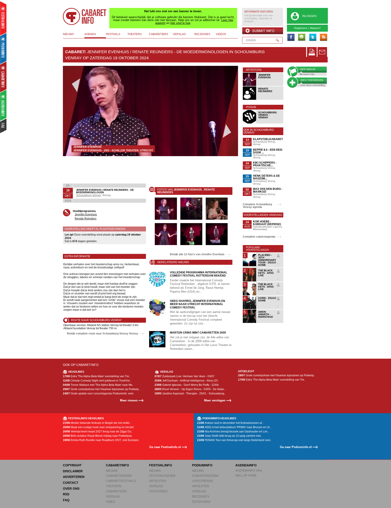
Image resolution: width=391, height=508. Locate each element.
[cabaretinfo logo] (85, 16)
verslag (179, 34)
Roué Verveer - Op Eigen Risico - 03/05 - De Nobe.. (190, 389)
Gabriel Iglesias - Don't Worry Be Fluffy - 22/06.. (187, 385)
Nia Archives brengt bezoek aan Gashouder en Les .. (233, 431)
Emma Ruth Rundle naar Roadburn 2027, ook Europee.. (101, 440)
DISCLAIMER (73, 471)
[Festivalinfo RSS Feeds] (323, 37)
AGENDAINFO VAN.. (249, 470)
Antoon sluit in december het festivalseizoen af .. (230, 423)
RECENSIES (200, 496)
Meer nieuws (129, 400)
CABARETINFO (117, 465)
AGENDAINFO (246, 465)
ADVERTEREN (73, 477)
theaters (134, 34)
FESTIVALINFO (160, 465)
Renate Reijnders (85, 218)
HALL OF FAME (246, 475)
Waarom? (315, 28)
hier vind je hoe (180, 23)
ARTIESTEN (157, 481)
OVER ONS (71, 488)
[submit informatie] (262, 30)
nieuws (68, 34)
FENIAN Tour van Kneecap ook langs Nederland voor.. (234, 440)
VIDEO (110, 501)
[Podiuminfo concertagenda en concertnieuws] (3, 48)
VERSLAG (113, 496)
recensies (202, 34)
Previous (73, 111)
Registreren (300, 28)
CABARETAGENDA (119, 475)
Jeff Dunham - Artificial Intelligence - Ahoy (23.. (187, 380)
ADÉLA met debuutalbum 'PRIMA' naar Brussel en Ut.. (234, 427)
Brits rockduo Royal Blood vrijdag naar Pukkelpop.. (98, 435)
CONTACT (70, 482)
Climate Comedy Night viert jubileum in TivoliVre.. (97, 380)
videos (221, 34)
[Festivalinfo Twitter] (312, 37)
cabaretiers (158, 34)
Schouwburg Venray (88, 195)
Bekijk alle (197, 254)
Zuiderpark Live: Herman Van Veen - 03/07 (185, 376)
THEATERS (114, 486)
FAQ (66, 500)
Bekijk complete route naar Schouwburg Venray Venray (102, 333)
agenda (90, 34)
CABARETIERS (116, 491)
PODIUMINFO (202, 465)
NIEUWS (112, 470)
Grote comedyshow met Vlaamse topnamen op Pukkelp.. (101, 389)
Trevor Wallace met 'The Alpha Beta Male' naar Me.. (98, 385)
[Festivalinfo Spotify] (301, 37)
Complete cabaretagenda (259, 236)
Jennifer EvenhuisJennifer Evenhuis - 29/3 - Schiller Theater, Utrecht (113, 148)
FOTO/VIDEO (158, 491)
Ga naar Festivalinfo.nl (165, 447)
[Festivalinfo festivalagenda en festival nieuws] (3, 18)
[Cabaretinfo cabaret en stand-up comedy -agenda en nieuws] (3, 77)
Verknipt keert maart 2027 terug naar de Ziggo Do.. (98, 431)
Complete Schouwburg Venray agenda (257, 205)
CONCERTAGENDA (205, 475)
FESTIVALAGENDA (162, 475)
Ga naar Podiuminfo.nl (296, 447)
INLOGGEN (309, 16)
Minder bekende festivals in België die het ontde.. (97, 423)
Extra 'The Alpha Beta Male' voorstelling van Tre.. (96, 376)
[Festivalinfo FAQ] (3, 126)
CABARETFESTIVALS (121, 481)
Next (227, 111)
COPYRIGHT (72, 465)
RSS (66, 494)
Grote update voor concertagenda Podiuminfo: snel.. (99, 393)
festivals (113, 34)
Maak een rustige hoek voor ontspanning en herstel (98, 427)
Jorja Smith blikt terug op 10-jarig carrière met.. (229, 435)
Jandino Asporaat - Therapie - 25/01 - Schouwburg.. (190, 393)
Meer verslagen (214, 400)
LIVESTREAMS (202, 481)
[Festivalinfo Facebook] (291, 37)
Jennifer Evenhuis (86, 214)
